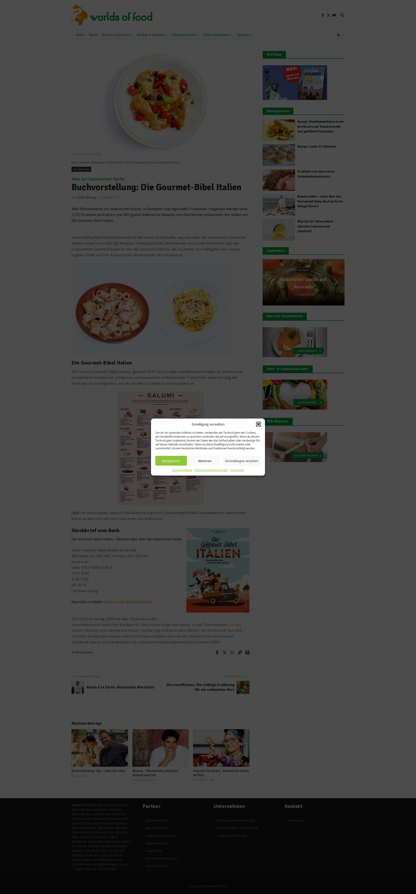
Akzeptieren (171, 461)
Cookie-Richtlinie (182, 470)
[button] (258, 424)
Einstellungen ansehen (241, 461)
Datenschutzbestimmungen (211, 470)
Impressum (237, 470)
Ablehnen (205, 461)
